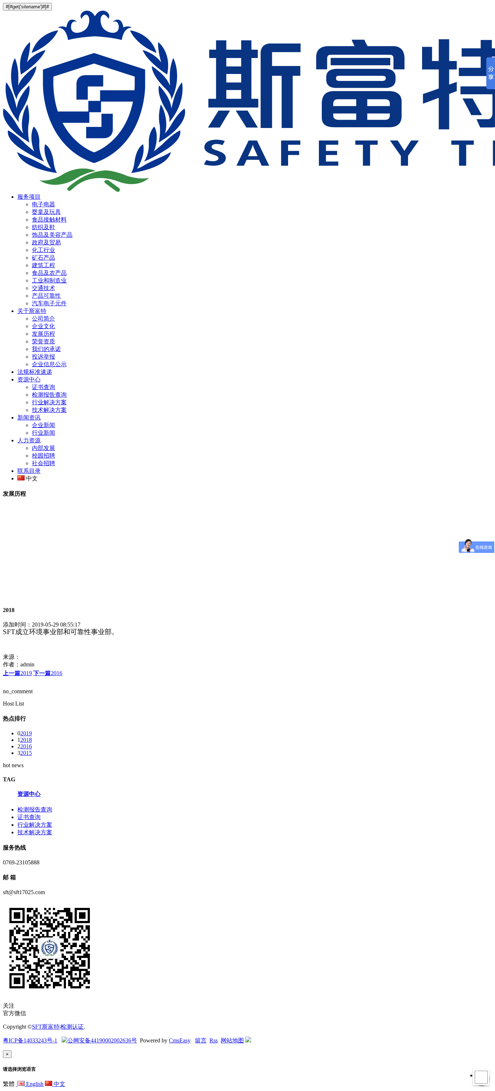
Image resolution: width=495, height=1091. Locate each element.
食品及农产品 (49, 273)
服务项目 (29, 197)
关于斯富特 (31, 311)
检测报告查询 (49, 395)
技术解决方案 (49, 410)
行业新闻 (43, 433)
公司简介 (43, 318)
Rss (213, 1040)
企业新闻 (43, 425)
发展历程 (43, 334)
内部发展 (43, 448)
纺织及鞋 (43, 227)
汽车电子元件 (49, 303)
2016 (47, 673)
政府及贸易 (46, 242)
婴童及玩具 (46, 212)
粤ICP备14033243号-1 (30, 1040)
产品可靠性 (46, 296)
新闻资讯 (29, 417)
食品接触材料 (49, 219)
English (34, 1084)
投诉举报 (43, 357)
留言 (201, 1040)
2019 (17, 673)
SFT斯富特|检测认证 (58, 1027)
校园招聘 (43, 455)
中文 (58, 1084)
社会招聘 (43, 463)
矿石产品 (43, 258)
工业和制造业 (49, 280)
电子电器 (43, 204)
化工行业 (43, 250)
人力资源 (29, 440)
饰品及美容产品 (52, 235)
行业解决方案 (49, 402)
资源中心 (29, 379)
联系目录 (29, 471)
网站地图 (232, 1040)
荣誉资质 (43, 341)
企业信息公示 (49, 364)
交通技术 (43, 288)
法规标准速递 (34, 372)
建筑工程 (43, 265)
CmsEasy (180, 1040)
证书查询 (43, 387)
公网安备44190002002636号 (102, 1040)
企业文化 (43, 326)
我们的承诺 (46, 349)
